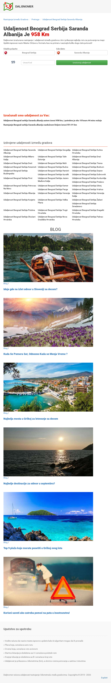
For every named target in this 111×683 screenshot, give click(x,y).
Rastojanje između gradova (15, 19)
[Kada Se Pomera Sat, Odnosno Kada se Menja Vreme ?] (55, 322)
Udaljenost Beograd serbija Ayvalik (53, 174)
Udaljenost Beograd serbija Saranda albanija (62, 19)
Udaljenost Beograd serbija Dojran (87, 171)
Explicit (104, 678)
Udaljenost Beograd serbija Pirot (17, 178)
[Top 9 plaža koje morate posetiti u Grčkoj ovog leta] (55, 516)
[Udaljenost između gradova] (20, 6)
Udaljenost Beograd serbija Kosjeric (19, 200)
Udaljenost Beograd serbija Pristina (19, 210)
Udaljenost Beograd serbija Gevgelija (54, 150)
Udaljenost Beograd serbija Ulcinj (86, 185)
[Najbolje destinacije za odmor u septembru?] (55, 451)
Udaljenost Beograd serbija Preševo (88, 182)
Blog (5, 283)
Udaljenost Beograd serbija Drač (17, 163)
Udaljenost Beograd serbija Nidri (52, 163)
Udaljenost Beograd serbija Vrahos (87, 189)
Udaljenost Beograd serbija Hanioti (53, 171)
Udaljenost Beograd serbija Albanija (19, 193)
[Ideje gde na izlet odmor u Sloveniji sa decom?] (55, 257)
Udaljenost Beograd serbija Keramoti (19, 167)
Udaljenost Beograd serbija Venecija (54, 193)
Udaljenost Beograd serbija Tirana (87, 163)
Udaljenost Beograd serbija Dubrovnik (89, 174)
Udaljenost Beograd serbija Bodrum (88, 167)
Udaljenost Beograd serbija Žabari (87, 200)
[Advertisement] (55, 90)
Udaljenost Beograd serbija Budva (53, 167)
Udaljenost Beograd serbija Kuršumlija (89, 178)
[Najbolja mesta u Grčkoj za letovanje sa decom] (55, 387)
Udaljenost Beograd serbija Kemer (53, 185)
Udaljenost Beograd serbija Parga (53, 189)
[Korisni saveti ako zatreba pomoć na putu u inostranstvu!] (55, 581)
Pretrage (35, 19)
